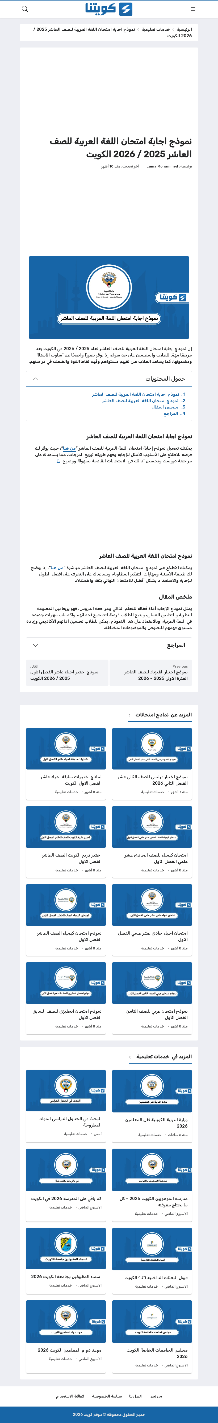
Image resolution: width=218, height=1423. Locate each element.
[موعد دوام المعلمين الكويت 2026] (66, 1336)
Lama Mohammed (162, 166)
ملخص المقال (168, 407)
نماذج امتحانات (152, 715)
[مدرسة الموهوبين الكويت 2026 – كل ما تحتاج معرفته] (152, 1185)
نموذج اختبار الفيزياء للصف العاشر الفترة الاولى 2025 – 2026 (156, 675)
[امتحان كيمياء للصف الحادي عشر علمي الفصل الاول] (152, 842)
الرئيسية (184, 29)
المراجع (174, 413)
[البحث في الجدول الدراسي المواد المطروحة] (66, 1106)
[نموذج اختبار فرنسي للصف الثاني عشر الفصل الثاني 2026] (152, 764)
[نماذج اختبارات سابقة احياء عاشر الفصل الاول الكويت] (66, 764)
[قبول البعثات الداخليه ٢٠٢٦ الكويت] (152, 1261)
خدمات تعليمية (155, 29)
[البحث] (25, 9)
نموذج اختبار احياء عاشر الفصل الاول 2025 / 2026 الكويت (64, 675)
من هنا (69, 448)
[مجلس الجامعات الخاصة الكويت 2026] (152, 1336)
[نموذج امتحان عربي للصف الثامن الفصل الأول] (152, 998)
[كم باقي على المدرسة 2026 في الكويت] (66, 1185)
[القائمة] (193, 9)
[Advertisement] (109, 91)
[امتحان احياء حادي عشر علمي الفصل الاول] (152, 920)
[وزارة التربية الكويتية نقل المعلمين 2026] (152, 1106)
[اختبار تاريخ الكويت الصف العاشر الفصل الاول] (66, 842)
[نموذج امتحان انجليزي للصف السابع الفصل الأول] (66, 998)
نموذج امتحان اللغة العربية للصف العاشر (143, 400)
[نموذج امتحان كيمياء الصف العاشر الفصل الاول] (66, 920)
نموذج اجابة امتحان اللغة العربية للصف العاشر (138, 394)
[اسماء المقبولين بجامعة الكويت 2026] (66, 1261)
